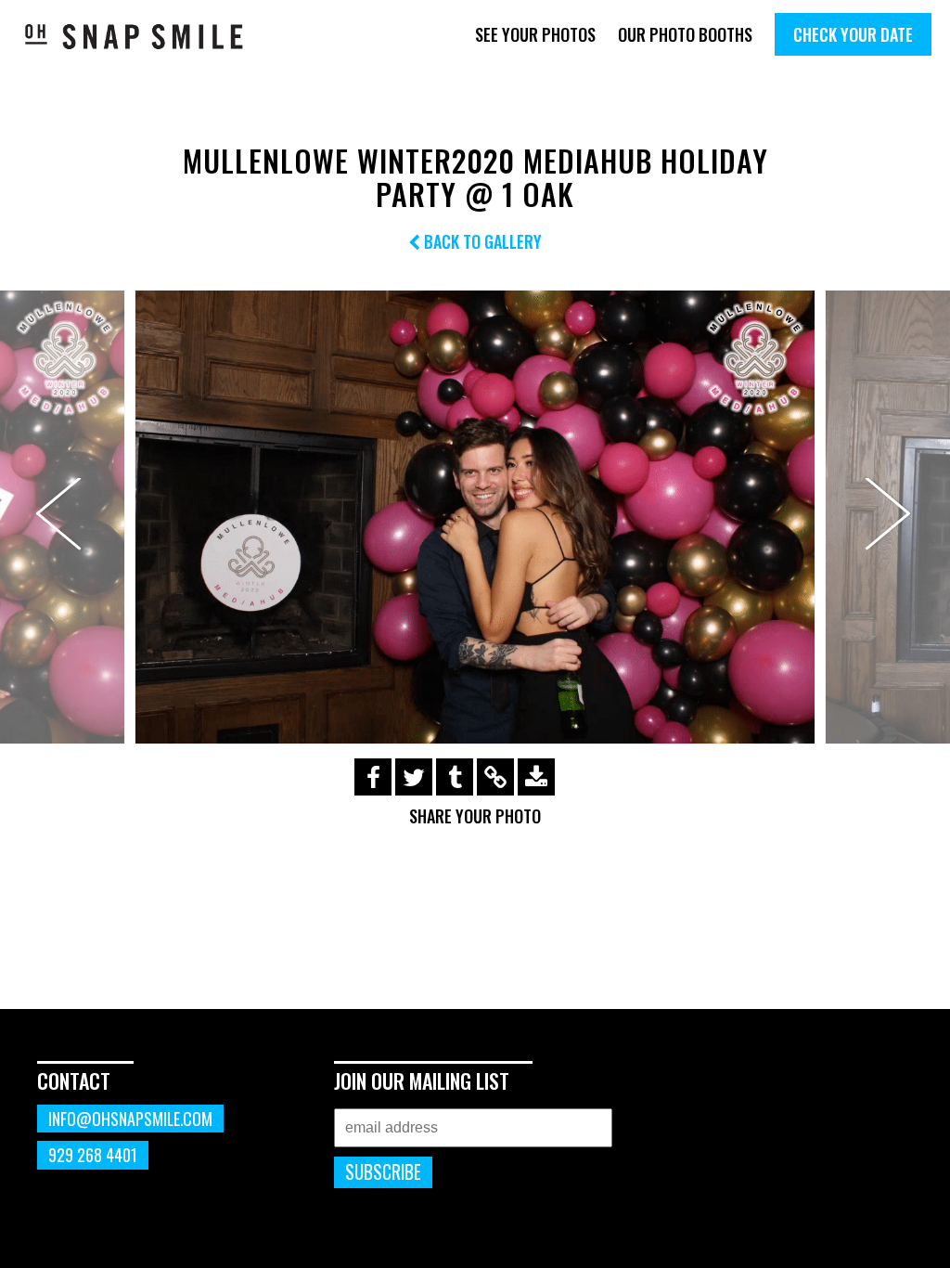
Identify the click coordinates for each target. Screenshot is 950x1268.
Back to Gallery (481, 241)
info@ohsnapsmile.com (130, 1118)
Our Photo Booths (685, 34)
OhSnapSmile (134, 36)
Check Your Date (853, 34)
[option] (475, 517)
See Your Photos (535, 34)
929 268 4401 (92, 1155)
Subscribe (383, 1171)
